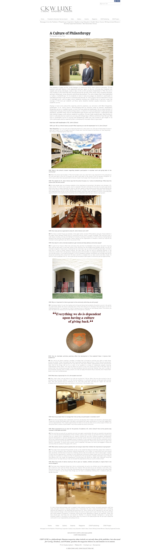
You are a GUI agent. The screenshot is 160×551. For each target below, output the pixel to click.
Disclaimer (96, 545)
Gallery (64, 526)
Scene (90, 528)
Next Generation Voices (90, 24)
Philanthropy (62, 22)
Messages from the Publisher (49, 22)
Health (93, 22)
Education (87, 22)
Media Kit (78, 545)
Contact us (87, 545)
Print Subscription (66, 545)
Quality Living (79, 22)
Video (57, 526)
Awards (72, 526)
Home (50, 526)
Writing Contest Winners (112, 22)
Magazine (82, 526)
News (97, 22)
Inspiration (71, 22)
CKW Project (107, 526)
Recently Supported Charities (72, 24)
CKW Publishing (94, 526)
